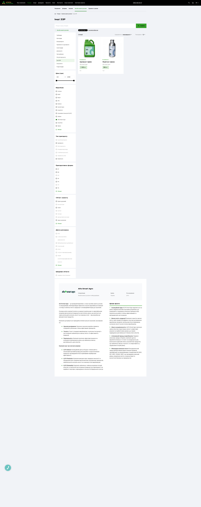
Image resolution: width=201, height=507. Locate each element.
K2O (59, 233)
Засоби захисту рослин (81, 8)
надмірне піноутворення (64, 275)
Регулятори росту (61, 57)
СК (58, 184)
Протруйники (60, 54)
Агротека (60, 122)
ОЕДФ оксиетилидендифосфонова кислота (65, 259)
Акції (34, 3)
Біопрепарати (60, 41)
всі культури (61, 204)
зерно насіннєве (62, 220)
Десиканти (59, 51)
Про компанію (21, 3)
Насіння (71, 8)
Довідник (41, 3)
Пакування (57, 8)
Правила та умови (93, 8)
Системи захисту (80, 3)
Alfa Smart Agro (61, 119)
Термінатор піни (62, 155)
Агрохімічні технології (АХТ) (65, 113)
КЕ (58, 178)
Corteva (60, 91)
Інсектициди (60, 47)
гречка (59, 210)
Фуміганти (60, 158)
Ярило (59, 126)
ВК (58, 172)
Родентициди (60, 66)
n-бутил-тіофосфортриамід (64, 252)
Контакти (60, 3)
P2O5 (59, 249)
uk (196, 3)
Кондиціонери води (63, 149)
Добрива (64, 8)
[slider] (56, 80)
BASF (59, 94)
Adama (59, 116)
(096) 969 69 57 (137, 3)
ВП (58, 175)
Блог (53, 3)
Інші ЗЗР (59, 60)
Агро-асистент (69, 3)
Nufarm (59, 104)
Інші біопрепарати (62, 140)
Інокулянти (59, 63)
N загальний (61, 246)
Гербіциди (59, 35)
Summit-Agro (61, 107)
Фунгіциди (59, 38)
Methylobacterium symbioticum (65, 243)
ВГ (58, 169)
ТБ (58, 188)
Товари (29, 3)
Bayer (59, 97)
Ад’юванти (60, 143)
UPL (59, 100)
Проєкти (48, 3)
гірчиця (60, 214)
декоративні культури (63, 217)
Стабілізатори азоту (63, 152)
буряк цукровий (62, 201)
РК (58, 181)
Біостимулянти (61, 146)
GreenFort (60, 110)
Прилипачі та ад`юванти (63, 44)
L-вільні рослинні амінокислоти (62, 238)
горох (59, 207)
